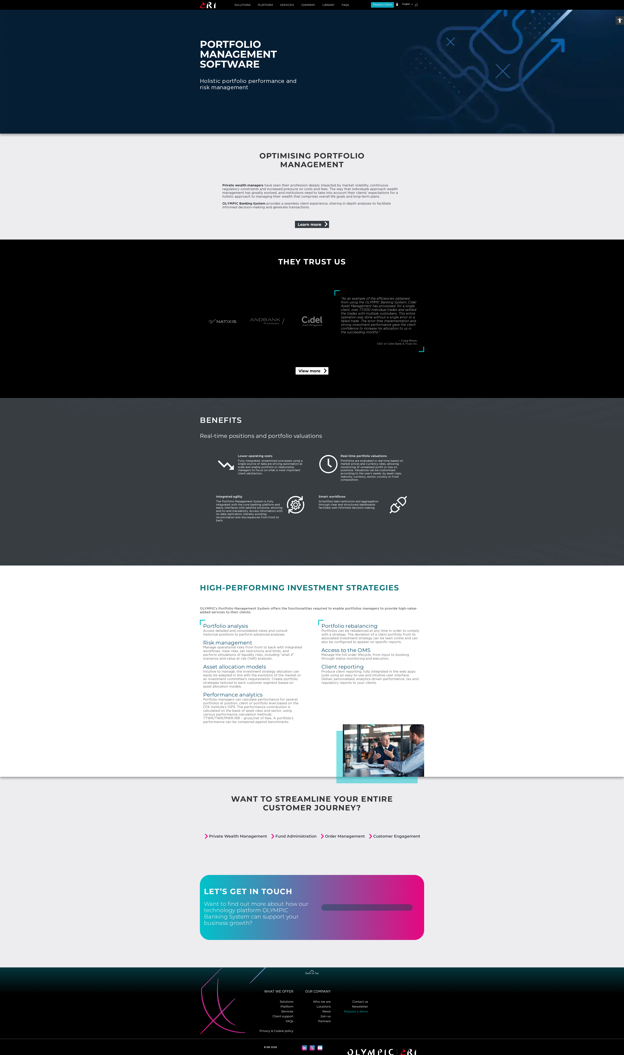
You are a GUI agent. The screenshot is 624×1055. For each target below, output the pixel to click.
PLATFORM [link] (265, 5)
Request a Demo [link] (382, 5)
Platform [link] (286, 1006)
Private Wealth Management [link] (238, 836)
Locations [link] (324, 1006)
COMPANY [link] (308, 5)
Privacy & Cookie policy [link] (276, 1031)
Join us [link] (325, 1016)
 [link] (397, 4)
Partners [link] (324, 1021)
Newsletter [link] (360, 1006)
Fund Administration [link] (296, 836)
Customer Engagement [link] (396, 836)
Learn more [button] (309, 224)
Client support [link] (283, 1016)
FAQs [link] (345, 5)
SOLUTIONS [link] (242, 5)
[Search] (416, 5)
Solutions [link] (286, 1001)
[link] (620, 20)
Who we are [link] (322, 1001)
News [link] (326, 1011)
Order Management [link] (345, 836)
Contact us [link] (360, 1001)
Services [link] (287, 1011)
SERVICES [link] (287, 5)
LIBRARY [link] (328, 5)
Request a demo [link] (356, 1011)
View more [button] (309, 371)
